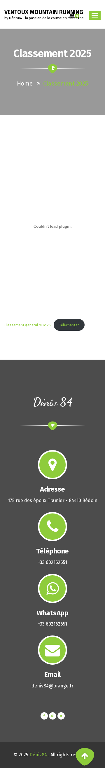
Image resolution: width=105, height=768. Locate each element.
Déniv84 (38, 754)
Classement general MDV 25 (27, 325)
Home (25, 83)
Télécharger (69, 325)
